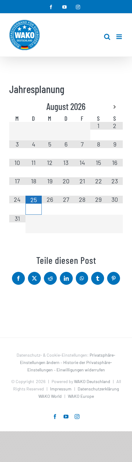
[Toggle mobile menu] (119, 36)
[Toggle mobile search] (107, 36)
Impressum (61, 388)
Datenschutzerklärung (98, 388)
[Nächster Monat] (115, 107)
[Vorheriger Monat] (17, 107)
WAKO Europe (81, 396)
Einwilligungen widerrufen (80, 369)
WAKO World (50, 396)
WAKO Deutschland (92, 381)
